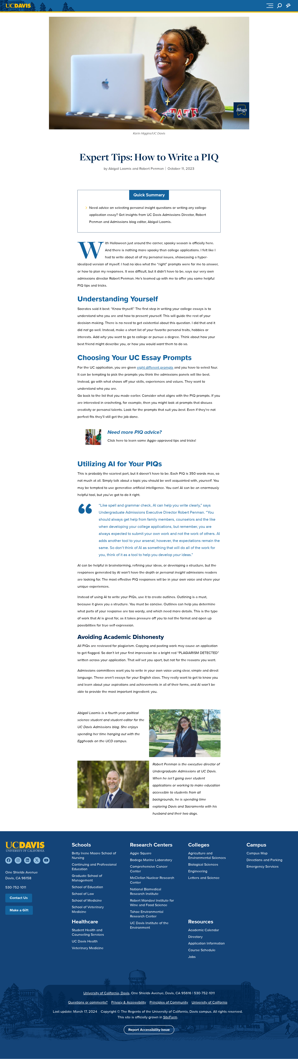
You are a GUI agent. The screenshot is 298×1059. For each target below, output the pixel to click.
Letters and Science (203, 877)
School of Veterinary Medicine (88, 909)
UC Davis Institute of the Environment (149, 925)
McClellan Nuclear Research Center (152, 880)
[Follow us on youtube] (46, 860)
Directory (195, 936)
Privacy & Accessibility (128, 1002)
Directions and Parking (264, 859)
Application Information (206, 943)
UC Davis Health (85, 941)
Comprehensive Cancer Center (149, 868)
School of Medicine (87, 900)
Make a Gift (19, 910)
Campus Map (257, 853)
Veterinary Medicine (87, 947)
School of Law (83, 893)
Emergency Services (263, 866)
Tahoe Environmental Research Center (146, 914)
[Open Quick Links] (288, 5)
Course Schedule (201, 949)
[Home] (24, 847)
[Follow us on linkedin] (27, 860)
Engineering (197, 871)
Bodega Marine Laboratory (151, 859)
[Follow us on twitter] (36, 860)
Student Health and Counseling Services (88, 932)
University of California (209, 1002)
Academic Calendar (203, 929)
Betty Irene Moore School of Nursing (94, 855)
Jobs (192, 956)
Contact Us (19, 897)
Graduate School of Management (87, 878)
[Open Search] (279, 5)
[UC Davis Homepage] (18, 6)
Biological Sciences (203, 864)
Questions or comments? (88, 1002)
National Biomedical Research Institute (145, 891)
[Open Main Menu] (270, 5)
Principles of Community (169, 1002)
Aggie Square (140, 853)
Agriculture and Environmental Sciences (207, 855)
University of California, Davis (106, 992)
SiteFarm (170, 1017)
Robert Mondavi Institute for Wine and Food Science (152, 902)
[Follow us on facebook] (8, 860)
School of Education (87, 886)
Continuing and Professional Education (94, 866)
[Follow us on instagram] (18, 860)
